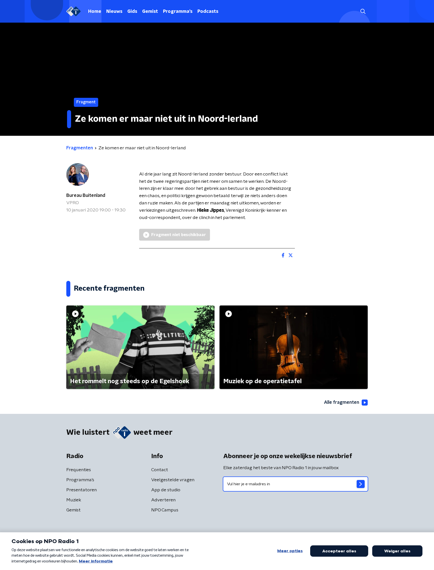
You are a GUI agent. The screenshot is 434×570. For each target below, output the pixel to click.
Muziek (73, 500)
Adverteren (163, 500)
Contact (159, 470)
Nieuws (114, 11)
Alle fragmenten (341, 402)
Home (94, 11)
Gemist (150, 11)
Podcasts (207, 11)
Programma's (177, 11)
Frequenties (78, 470)
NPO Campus (164, 510)
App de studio (165, 490)
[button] (363, 11)
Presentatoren (81, 490)
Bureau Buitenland (85, 195)
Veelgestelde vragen (172, 480)
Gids (132, 11)
